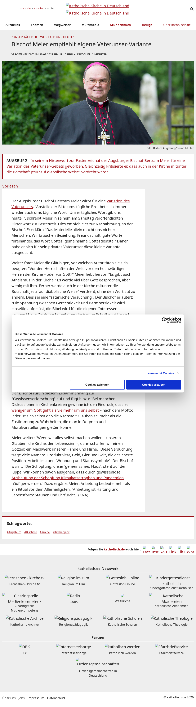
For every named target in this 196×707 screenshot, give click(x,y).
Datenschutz (56, 698)
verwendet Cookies (161, 373)
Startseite (25, 8)
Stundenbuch (120, 25)
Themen (37, 25)
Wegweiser (62, 25)
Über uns (9, 698)
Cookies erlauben (153, 384)
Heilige (147, 25)
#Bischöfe (30, 532)
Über (177, 25)
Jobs (22, 698)
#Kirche (45, 532)
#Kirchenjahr (61, 532)
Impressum (36, 698)
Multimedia (90, 25)
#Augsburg (14, 532)
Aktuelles (39, 8)
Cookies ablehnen (97, 384)
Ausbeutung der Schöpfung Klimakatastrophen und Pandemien (67, 477)
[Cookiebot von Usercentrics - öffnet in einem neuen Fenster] (164, 320)
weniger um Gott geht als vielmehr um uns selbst (55, 410)
